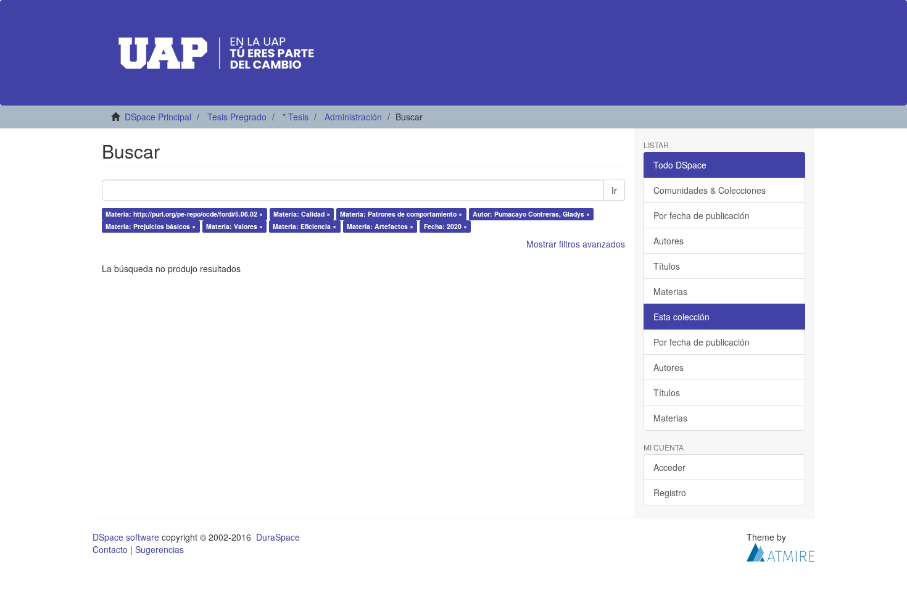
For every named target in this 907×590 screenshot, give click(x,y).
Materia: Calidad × (301, 213)
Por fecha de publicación (701, 215)
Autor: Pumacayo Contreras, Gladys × (531, 213)
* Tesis (296, 116)
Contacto (110, 549)
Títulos (666, 266)
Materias (670, 291)
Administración (353, 116)
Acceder (669, 467)
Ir (614, 190)
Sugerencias (159, 549)
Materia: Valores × (234, 226)
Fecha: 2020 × (445, 226)
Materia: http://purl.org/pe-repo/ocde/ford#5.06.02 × (184, 213)
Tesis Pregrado (237, 116)
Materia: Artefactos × (380, 226)
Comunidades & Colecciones (709, 190)
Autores (668, 241)
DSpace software (126, 537)
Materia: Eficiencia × (304, 226)
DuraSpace (278, 537)
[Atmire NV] (780, 551)
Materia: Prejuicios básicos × (151, 226)
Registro (669, 492)
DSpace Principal (158, 116)
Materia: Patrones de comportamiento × (401, 213)
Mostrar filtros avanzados (575, 244)
